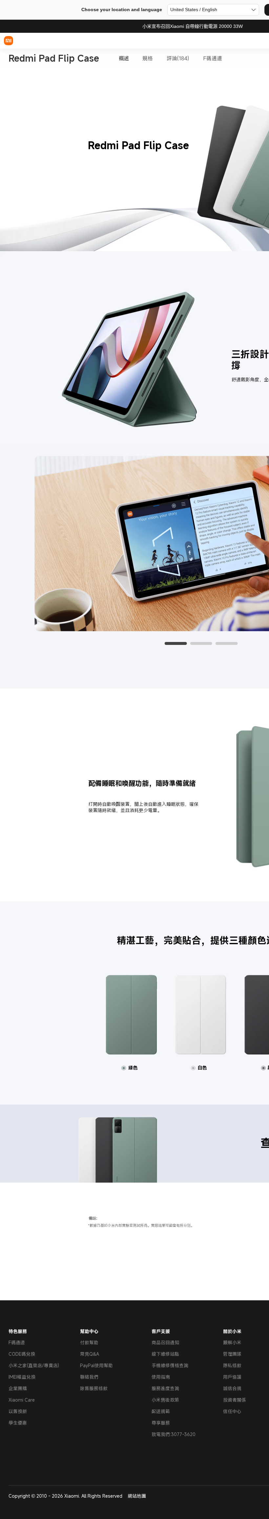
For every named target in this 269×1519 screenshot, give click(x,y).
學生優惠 (18, 1423)
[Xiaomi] (8, 40)
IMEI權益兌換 (22, 1377)
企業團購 (18, 1388)
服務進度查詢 (165, 1388)
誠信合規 (232, 1388)
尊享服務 (161, 1423)
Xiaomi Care (22, 1400)
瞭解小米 (232, 1342)
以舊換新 (18, 1411)
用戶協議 (232, 1377)
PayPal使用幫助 (96, 1365)
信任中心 (232, 1411)
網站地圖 (137, 1496)
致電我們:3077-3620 (174, 1434)
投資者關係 (234, 1400)
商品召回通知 (165, 1342)
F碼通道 (212, 58)
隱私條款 (232, 1365)
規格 (147, 58)
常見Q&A (89, 1354)
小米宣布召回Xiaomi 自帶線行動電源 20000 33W (192, 26)
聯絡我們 (89, 1377)
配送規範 (161, 1411)
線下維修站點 (165, 1354)
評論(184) (178, 58)
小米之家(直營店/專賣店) (34, 1365)
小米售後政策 (165, 1400)
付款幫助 (89, 1342)
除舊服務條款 (94, 1388)
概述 (124, 58)
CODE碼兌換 (22, 1354)
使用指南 (161, 1377)
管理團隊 (232, 1354)
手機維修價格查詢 (170, 1365)
